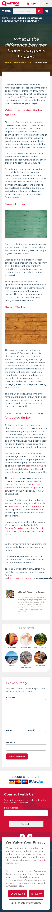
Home (5, 18)
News (13, 18)
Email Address (11, 808)
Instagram (27, 578)
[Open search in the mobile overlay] (28, 11)
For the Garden (12, 62)
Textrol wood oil (16, 506)
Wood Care (26, 62)
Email (31, 730)
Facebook (13, 578)
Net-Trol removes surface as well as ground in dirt (24, 487)
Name (9, 730)
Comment (12, 697)
